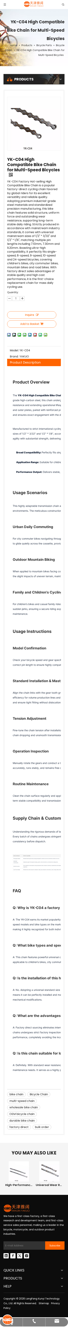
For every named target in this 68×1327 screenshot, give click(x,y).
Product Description (25, 362)
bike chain (16, 1094)
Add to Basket (29, 324)
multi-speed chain (22, 1101)
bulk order (42, 1127)
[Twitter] (19, 1255)
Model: (14, 350)
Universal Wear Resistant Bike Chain (49, 1185)
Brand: (14, 356)
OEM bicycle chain (22, 1114)
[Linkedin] (6, 1255)
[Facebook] (13, 1255)
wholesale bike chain (23, 1107)
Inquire (29, 315)
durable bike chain (22, 1121)
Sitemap (44, 1303)
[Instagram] (26, 1255)
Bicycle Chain (39, 1094)
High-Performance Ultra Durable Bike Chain (18, 1185)
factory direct (19, 1127)
